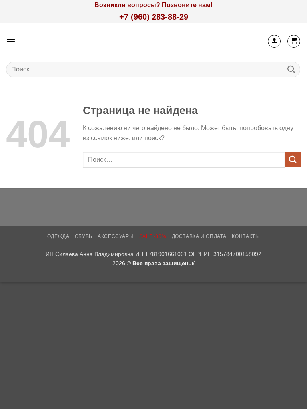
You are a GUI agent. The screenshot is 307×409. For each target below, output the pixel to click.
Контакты (246, 236)
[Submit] (291, 69)
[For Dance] (154, 41)
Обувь (83, 236)
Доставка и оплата (199, 236)
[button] (11, 41)
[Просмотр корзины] (293, 41)
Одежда (58, 236)
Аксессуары (116, 236)
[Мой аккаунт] (274, 41)
